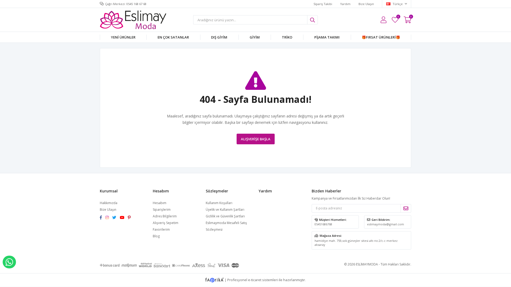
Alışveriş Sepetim (165, 223)
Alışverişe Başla (255, 139)
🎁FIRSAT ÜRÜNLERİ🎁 (381, 37)
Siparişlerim (162, 209)
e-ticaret (254, 279)
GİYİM (255, 37)
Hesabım (159, 203)
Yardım (345, 4)
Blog (156, 236)
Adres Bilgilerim (165, 216)
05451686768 (323, 224)
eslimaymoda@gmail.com (385, 224)
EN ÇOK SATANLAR (173, 37)
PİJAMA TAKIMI (327, 37)
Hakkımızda (108, 203)
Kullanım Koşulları (219, 203)
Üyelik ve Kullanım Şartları (225, 209)
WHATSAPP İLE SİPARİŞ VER (9, 262)
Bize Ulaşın (366, 4)
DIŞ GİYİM (219, 37)
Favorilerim (161, 229)
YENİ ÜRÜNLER (123, 37)
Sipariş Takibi (323, 4)
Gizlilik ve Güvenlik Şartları (225, 216)
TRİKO (287, 37)
